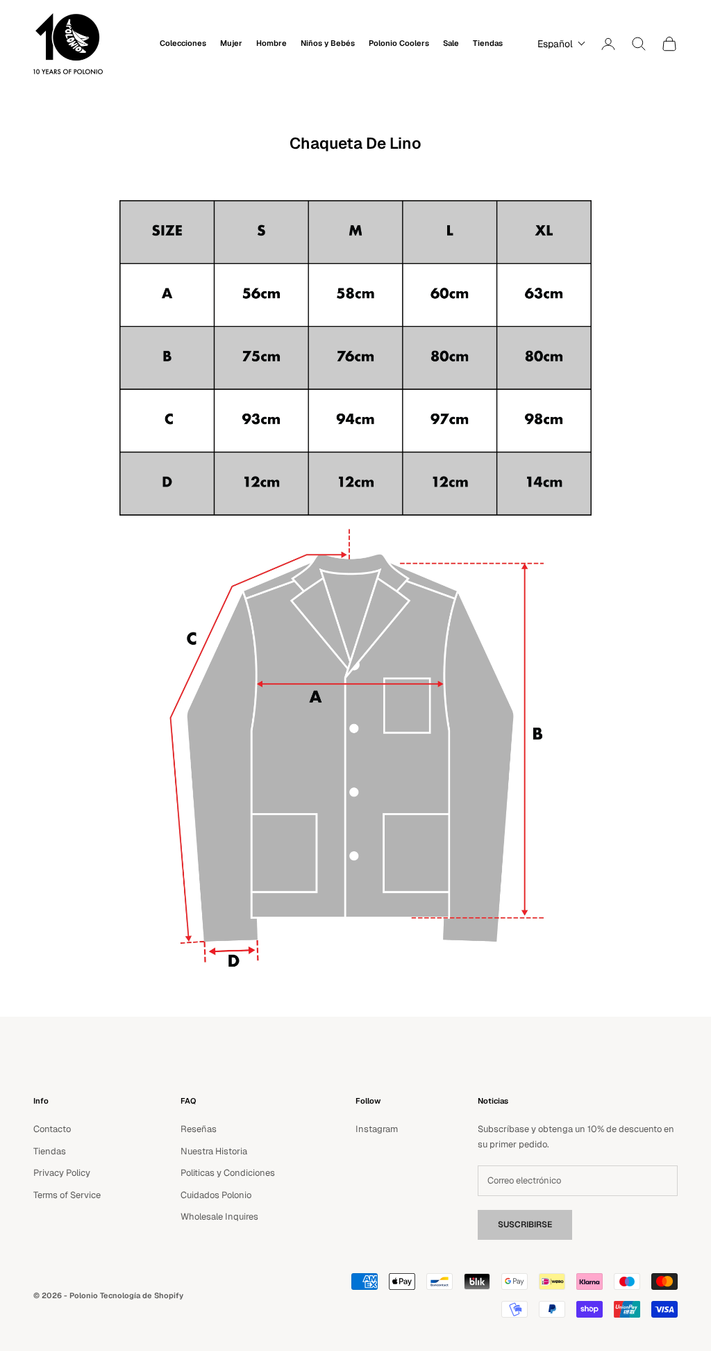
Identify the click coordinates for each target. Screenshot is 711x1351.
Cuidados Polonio (216, 1195)
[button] (558, 44)
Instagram (377, 1129)
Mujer (231, 43)
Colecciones (183, 43)
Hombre (271, 43)
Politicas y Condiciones (228, 1173)
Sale (451, 43)
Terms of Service (67, 1195)
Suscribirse (525, 1224)
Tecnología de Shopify (141, 1295)
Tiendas (488, 43)
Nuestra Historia (214, 1151)
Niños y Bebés (328, 43)
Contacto (52, 1129)
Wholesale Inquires (219, 1216)
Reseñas (199, 1129)
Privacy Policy (61, 1173)
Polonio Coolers (399, 43)
